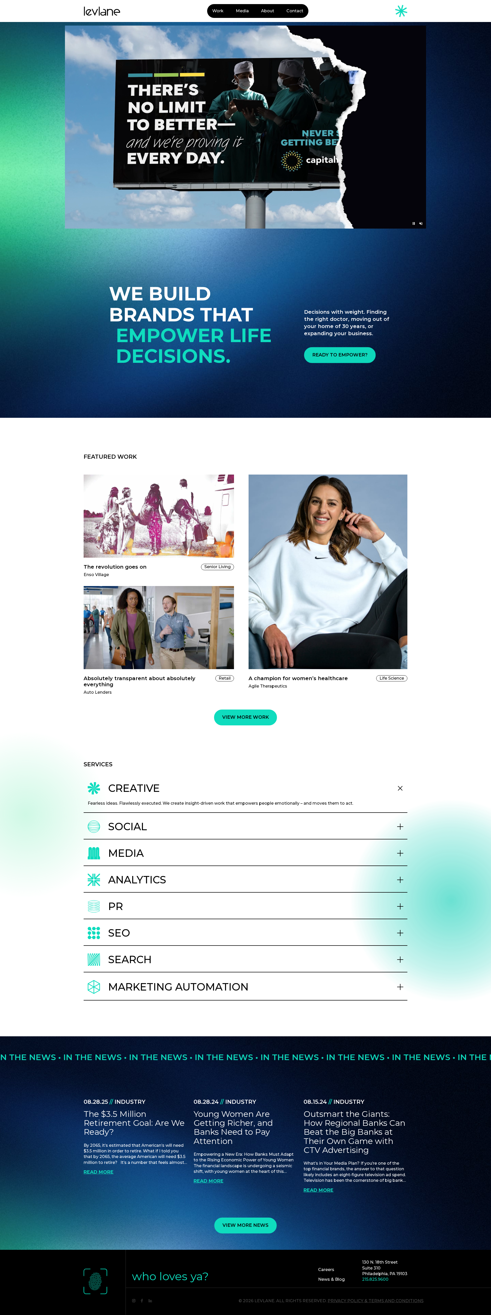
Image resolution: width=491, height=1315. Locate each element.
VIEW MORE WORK (245, 717)
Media (242, 10)
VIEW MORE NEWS (245, 1225)
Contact (294, 10)
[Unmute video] (421, 223)
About (267, 10)
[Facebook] (142, 1300)
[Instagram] (134, 1300)
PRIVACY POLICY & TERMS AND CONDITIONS (375, 1300)
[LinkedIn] (150, 1300)
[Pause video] (414, 223)
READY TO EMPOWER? (339, 355)
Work (218, 10)
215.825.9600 (375, 1279)
